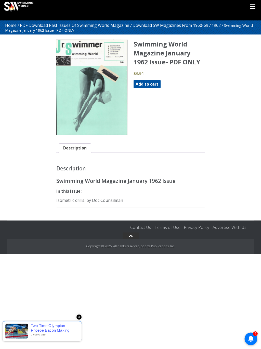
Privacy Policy (196, 227)
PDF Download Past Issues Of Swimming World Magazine (74, 25)
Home (11, 25)
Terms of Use (167, 227)
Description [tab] (75, 148)
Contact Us (140, 227)
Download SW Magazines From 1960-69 (170, 25)
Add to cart (147, 84)
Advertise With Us (229, 227)
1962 (216, 25)
